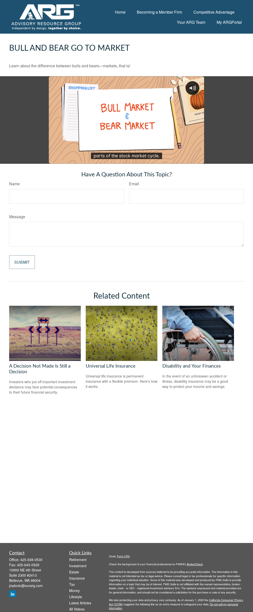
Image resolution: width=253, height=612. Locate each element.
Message (17, 216)
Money (74, 590)
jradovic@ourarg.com (26, 585)
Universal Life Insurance (110, 366)
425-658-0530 (31, 559)
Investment (77, 565)
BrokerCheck (195, 564)
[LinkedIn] (12, 593)
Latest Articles (80, 602)
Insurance (77, 578)
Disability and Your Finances (191, 366)
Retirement (77, 559)
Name (14, 184)
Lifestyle (75, 596)
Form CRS (123, 556)
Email (134, 184)
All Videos (76, 609)
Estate (74, 571)
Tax (72, 584)
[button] (120, 12)
